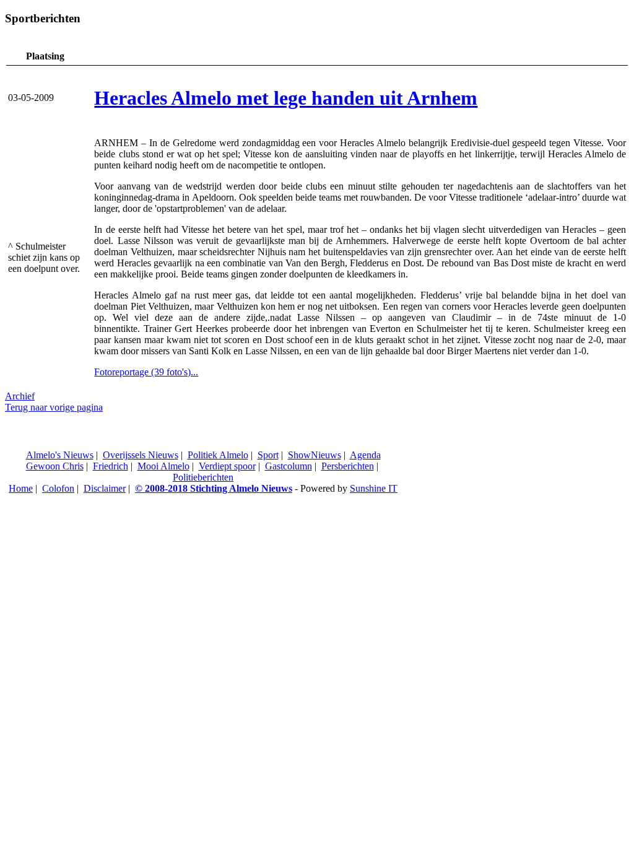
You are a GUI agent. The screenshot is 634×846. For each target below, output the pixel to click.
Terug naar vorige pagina (54, 407)
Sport (268, 455)
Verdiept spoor (227, 466)
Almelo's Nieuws (59, 455)
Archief (20, 396)
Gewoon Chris (55, 466)
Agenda (365, 455)
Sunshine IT (373, 488)
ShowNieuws (314, 455)
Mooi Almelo (163, 466)
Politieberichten (203, 477)
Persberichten (347, 466)
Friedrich (110, 466)
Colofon (58, 488)
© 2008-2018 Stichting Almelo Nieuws (213, 488)
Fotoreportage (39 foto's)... (146, 372)
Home (21, 488)
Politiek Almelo (218, 455)
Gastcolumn (288, 466)
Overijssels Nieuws (140, 455)
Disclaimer (105, 488)
